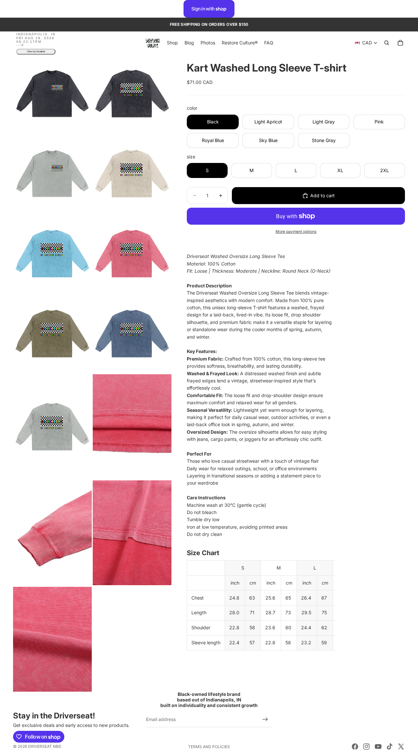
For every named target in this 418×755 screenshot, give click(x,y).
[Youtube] (378, 746)
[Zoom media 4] (132, 173)
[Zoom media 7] (52, 333)
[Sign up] (265, 719)
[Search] (386, 43)
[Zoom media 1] (52, 93)
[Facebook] (355, 746)
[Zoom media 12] (132, 532)
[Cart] (400, 43)
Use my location (36, 51)
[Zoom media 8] (132, 333)
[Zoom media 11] (52, 532)
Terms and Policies (209, 746)
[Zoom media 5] (52, 253)
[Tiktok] (390, 746)
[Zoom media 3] (52, 173)
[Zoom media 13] (52, 638)
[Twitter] (401, 746)
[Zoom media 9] (52, 426)
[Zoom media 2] (132, 93)
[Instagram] (366, 746)
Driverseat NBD (44, 746)
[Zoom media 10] (132, 426)
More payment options (296, 231)
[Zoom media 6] (132, 253)
